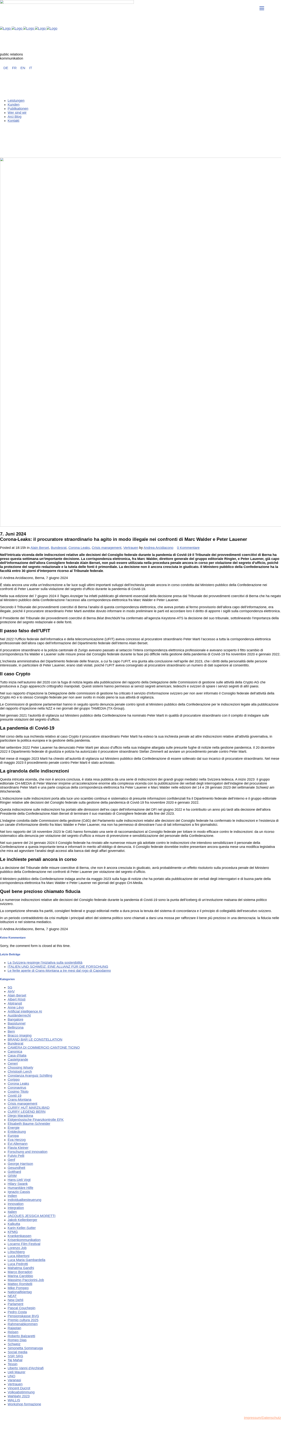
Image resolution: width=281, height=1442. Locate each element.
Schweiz (14, 1344)
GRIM (12, 1176)
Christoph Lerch (20, 1071)
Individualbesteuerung (24, 1200)
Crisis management (106, 548)
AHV (11, 991)
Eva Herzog (17, 1140)
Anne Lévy (16, 1007)
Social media (17, 1352)
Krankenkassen (19, 1236)
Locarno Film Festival (24, 1244)
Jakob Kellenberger (22, 1220)
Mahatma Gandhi (21, 1268)
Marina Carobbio (20, 1276)
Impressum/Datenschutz (262, 1418)
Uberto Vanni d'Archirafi (26, 1368)
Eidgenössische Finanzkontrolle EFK (36, 1120)
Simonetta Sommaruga (25, 1348)
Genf (11, 1160)
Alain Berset (39, 548)
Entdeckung (17, 1132)
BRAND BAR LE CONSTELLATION (35, 1039)
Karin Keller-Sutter (22, 1228)
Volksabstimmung (21, 1392)
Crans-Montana (19, 1100)
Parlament (15, 1304)
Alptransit (15, 1003)
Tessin (12, 1364)
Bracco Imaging (20, 1035)
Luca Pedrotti (18, 1264)
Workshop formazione (24, 1404)
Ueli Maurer (16, 1372)
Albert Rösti (16, 999)
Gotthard (14, 1172)
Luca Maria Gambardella (26, 1260)
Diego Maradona (20, 1116)
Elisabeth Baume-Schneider (29, 1124)
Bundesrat (59, 548)
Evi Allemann (18, 1144)
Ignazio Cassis (19, 1192)
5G (10, 987)
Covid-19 (14, 1096)
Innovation (16, 1204)
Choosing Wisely (20, 1067)
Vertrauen (130, 548)
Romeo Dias (17, 1340)
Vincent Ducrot (19, 1388)
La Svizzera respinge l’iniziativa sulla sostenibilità (45, 963)
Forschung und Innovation (27, 1152)
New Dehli (15, 1300)
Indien (12, 1196)
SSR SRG (15, 1356)
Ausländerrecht (19, 1015)
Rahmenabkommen (23, 1324)
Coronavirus (17, 1088)
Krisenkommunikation (24, 1240)
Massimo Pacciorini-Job (26, 1280)
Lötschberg (16, 1252)
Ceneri (13, 1063)
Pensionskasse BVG (23, 1316)
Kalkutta (14, 1224)
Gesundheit (16, 1168)
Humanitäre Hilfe (20, 1188)
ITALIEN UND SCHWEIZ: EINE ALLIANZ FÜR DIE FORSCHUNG (58, 967)
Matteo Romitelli (20, 1284)
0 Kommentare (188, 548)
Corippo (14, 1080)
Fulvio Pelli (16, 1156)
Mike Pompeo (18, 1288)
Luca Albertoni (18, 1256)
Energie (13, 1128)
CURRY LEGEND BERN (26, 1112)
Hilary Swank (18, 1184)
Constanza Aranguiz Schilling (30, 1075)
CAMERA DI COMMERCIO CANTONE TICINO (44, 1047)
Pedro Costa (17, 1312)
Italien (12, 1212)
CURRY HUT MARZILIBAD (29, 1108)
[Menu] (262, 8)
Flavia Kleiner (18, 1148)
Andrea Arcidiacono (158, 548)
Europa (13, 1136)
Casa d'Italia (17, 1055)
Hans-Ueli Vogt (19, 1180)
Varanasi (14, 1380)
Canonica (15, 1051)
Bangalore (15, 1019)
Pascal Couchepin (21, 1308)
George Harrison (20, 1164)
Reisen (13, 1332)
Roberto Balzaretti (21, 1336)
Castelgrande (18, 1059)
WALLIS (14, 1400)
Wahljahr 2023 (19, 1396)
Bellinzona (16, 1027)
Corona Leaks (79, 548)
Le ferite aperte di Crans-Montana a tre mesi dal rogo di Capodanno (59, 971)
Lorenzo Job (17, 1248)
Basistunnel (16, 1023)
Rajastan (14, 1328)
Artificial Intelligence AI (25, 1011)
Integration (16, 1208)
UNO (11, 1376)
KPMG (13, 1232)
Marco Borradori (20, 1272)
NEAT (12, 1296)
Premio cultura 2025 (23, 1320)
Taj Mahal (15, 1360)
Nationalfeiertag (20, 1292)
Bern (11, 1031)
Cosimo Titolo (18, 1092)
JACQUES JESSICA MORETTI (31, 1216)
